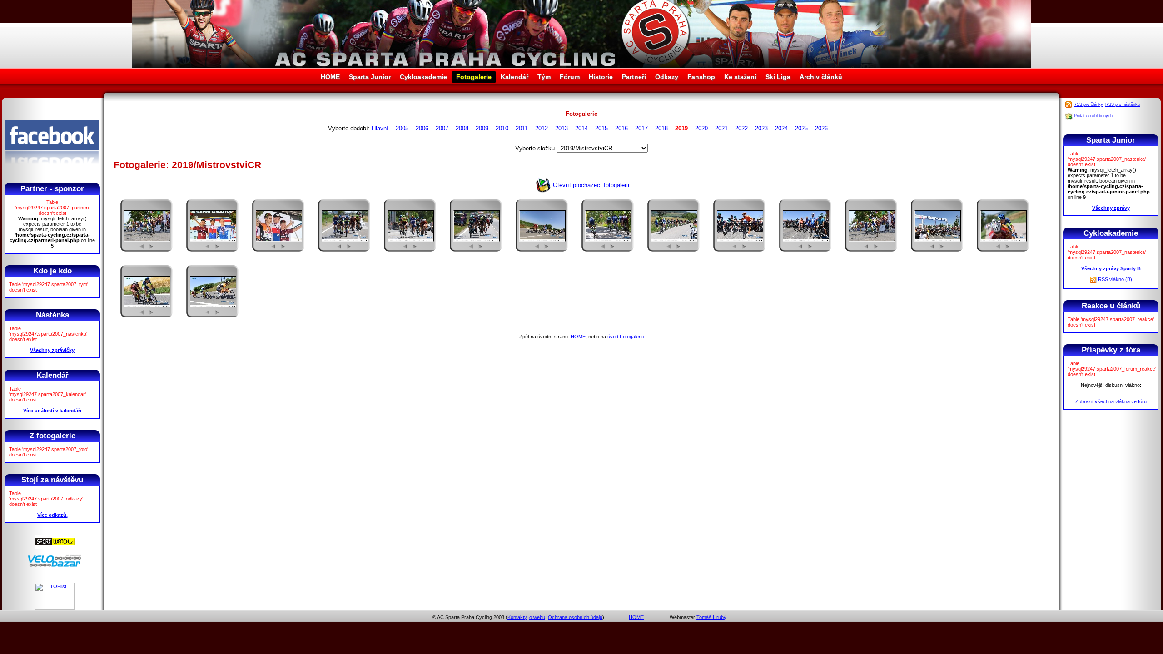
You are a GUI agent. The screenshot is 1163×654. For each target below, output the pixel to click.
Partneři (634, 76)
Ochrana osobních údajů (575, 617)
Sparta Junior (370, 76)
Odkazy (666, 76)
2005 (402, 128)
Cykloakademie (423, 76)
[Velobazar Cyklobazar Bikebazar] (54, 565)
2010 (502, 128)
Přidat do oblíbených (1093, 116)
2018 (661, 128)
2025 (801, 128)
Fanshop (701, 76)
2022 (741, 128)
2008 (462, 128)
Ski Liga (777, 76)
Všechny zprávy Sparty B (1111, 268)
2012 (541, 128)
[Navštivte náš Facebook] (52, 172)
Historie (601, 76)
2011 (522, 128)
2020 (701, 128)
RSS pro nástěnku (1122, 104)
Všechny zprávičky (52, 350)
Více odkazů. (52, 515)
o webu (537, 617)
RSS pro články (1088, 104)
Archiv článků (821, 76)
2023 (761, 128)
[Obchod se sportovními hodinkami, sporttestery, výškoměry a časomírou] (55, 547)
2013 (561, 128)
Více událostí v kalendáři (52, 410)
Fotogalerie (474, 76)
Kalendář (514, 76)
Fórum (570, 76)
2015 (601, 128)
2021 (721, 128)
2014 (581, 128)
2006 (422, 128)
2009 (482, 128)
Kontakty (517, 617)
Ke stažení (740, 76)
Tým (544, 76)
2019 (681, 128)
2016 (621, 128)
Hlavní (380, 128)
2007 (442, 128)
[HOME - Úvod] (581, 66)
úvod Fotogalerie (625, 336)
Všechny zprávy (1111, 208)
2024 (781, 128)
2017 (641, 128)
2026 (821, 128)
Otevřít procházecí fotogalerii (591, 185)
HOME (330, 76)
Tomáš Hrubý (711, 617)
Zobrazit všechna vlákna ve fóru (1111, 401)
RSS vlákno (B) (1115, 279)
